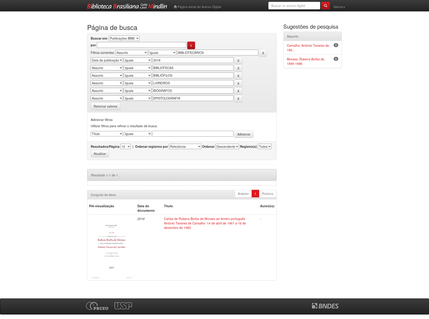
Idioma (338, 6)
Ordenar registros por (151, 146)
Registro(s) (248, 146)
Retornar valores (105, 106)
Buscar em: (99, 38)
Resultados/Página (105, 146)
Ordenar (208, 146)
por (93, 45)
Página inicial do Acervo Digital (199, 6)
